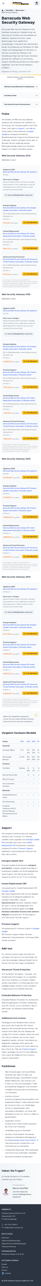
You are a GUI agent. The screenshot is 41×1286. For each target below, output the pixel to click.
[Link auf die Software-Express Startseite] (19, 3)
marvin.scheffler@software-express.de (19, 195)
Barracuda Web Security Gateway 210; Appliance (20, 172)
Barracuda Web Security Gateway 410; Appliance (20, 311)
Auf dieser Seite (10, 95)
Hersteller (9, 10)
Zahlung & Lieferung (9, 1246)
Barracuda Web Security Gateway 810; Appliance (20, 589)
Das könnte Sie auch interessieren (17, 104)
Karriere (4, 1270)
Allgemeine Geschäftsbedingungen (14, 1243)
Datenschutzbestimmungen (11, 1241)
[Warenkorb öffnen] (36, 3)
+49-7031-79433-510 (20, 1192)
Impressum (5, 1238)
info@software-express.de (13, 1227)
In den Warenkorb (31, 222)
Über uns (5, 1267)
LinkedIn (8, 1273)
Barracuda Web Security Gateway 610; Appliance (20, 471)
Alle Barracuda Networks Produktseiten (19, 87)
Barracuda (20, 10)
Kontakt (4, 1264)
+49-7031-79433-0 (11, 1224)
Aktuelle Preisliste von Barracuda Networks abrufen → (20, 78)
